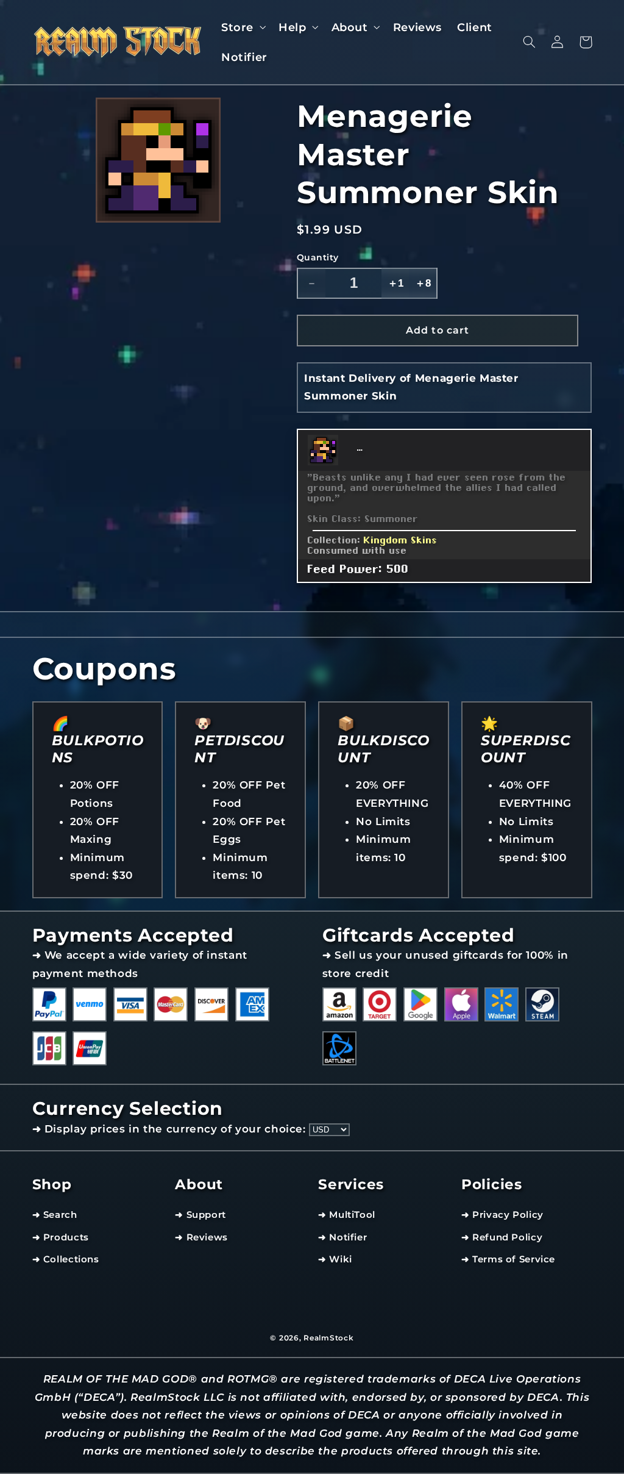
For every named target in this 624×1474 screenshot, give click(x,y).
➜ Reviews (201, 1237)
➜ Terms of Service (508, 1259)
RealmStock (328, 1338)
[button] (242, 27)
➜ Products (60, 1237)
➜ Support (200, 1214)
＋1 (395, 283)
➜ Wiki (335, 1259)
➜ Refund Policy (501, 1237)
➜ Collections (65, 1259)
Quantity (317, 257)
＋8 (423, 283)
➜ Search (54, 1214)
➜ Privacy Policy (502, 1214)
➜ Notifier (342, 1237)
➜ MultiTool (346, 1214)
